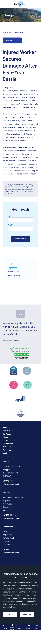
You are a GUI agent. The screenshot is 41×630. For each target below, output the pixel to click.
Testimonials (8, 443)
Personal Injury (14, 275)
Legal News (19, 32)
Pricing (5, 437)
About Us (6, 431)
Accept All (10, 614)
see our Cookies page (24, 601)
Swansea (6, 492)
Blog (10, 264)
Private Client (13, 271)
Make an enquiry (12, 40)
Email (10, 225)
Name (10, 216)
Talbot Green (8, 527)
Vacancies (7, 450)
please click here (10, 607)
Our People (7, 434)
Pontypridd (7, 461)
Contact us (7, 447)
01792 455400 (10, 515)
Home (5, 32)
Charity (5, 453)
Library (11, 32)
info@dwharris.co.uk (11, 484)
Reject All (27, 614)
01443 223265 (9, 549)
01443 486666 (10, 481)
